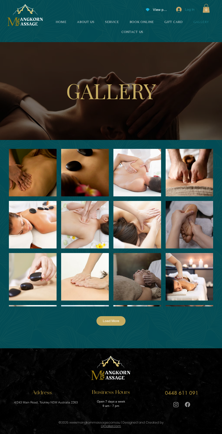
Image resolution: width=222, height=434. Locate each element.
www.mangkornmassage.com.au (94, 422)
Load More (111, 321)
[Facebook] (187, 404)
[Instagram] (176, 404)
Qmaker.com (111, 426)
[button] (206, 8)
